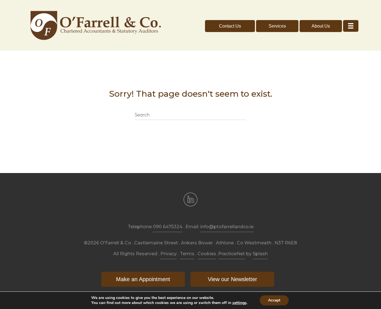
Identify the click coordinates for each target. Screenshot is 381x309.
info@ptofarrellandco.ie (227, 226)
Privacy (168, 253)
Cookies (206, 253)
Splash (260, 253)
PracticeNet (231, 253)
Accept (274, 300)
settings (239, 302)
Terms (187, 253)
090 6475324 (167, 226)
